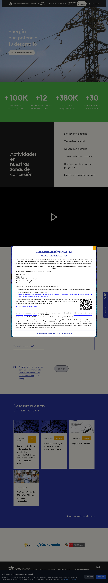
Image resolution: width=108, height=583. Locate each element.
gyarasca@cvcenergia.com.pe (82, 315)
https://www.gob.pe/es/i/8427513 (26, 306)
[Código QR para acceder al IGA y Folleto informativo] (86, 304)
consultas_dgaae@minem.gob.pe (26, 315)
